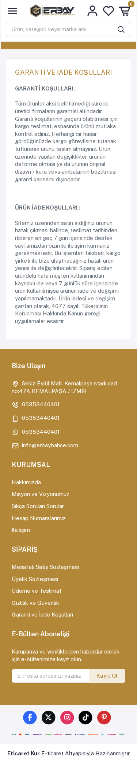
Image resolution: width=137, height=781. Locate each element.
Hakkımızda (26, 482)
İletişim (21, 530)
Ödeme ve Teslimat (36, 591)
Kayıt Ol (107, 676)
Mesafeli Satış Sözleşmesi (45, 567)
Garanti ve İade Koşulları (42, 614)
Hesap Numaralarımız (39, 518)
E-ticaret (52, 753)
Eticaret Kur (23, 753)
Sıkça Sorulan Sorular (38, 506)
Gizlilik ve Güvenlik (35, 603)
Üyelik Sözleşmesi (35, 579)
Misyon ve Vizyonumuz (40, 494)
